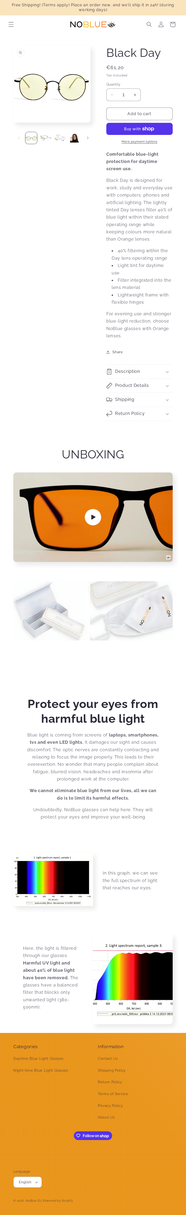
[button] (11, 24)
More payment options (139, 141)
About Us (106, 1117)
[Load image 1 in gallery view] (31, 138)
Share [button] (117, 352)
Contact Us (108, 1058)
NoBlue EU (34, 1200)
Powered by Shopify (58, 1200)
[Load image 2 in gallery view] (46, 138)
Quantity (113, 84)
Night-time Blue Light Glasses (40, 1070)
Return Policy (110, 1082)
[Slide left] (18, 138)
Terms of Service (113, 1094)
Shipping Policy (112, 1070)
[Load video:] (93, 517)
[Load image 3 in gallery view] (60, 138)
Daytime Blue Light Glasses (38, 1058)
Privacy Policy (110, 1106)
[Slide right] (87, 138)
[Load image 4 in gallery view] (75, 138)
